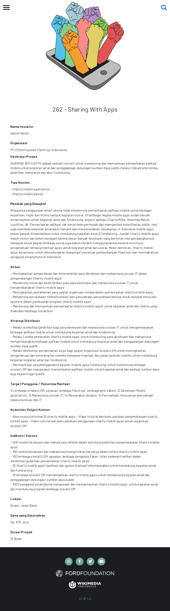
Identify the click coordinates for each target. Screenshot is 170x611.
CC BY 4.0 (85, 598)
